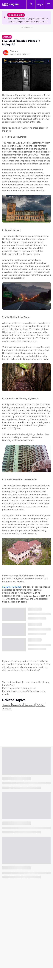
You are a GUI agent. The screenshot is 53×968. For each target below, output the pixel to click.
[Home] (10, 4)
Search (30, 4)
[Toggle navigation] (48, 4)
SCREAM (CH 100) (11, 586)
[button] (4, 16)
